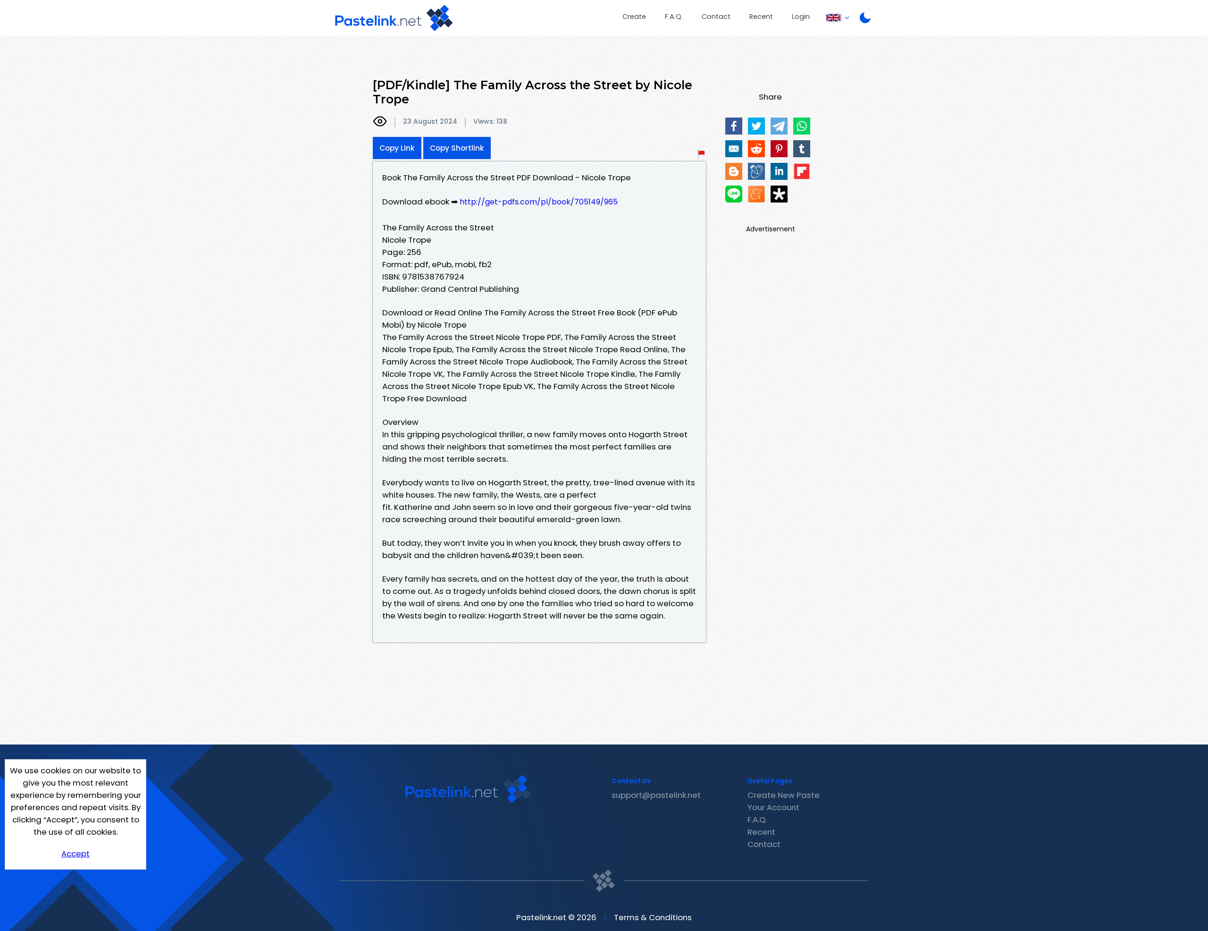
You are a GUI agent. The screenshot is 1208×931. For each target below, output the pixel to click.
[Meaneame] (756, 194)
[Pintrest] (779, 148)
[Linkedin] (779, 171)
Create (634, 16)
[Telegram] (779, 126)
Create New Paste (783, 795)
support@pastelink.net (656, 795)
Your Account (773, 807)
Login (801, 16)
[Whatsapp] (801, 126)
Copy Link (397, 148)
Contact (716, 16)
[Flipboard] (801, 171)
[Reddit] (756, 148)
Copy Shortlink (457, 148)
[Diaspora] (779, 194)
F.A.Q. (674, 16)
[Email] (733, 148)
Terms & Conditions (653, 917)
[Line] (733, 194)
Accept (75, 853)
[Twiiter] (756, 126)
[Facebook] (733, 126)
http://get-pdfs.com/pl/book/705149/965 (539, 201)
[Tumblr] (801, 148)
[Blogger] (733, 171)
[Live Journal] (756, 171)
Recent (761, 16)
